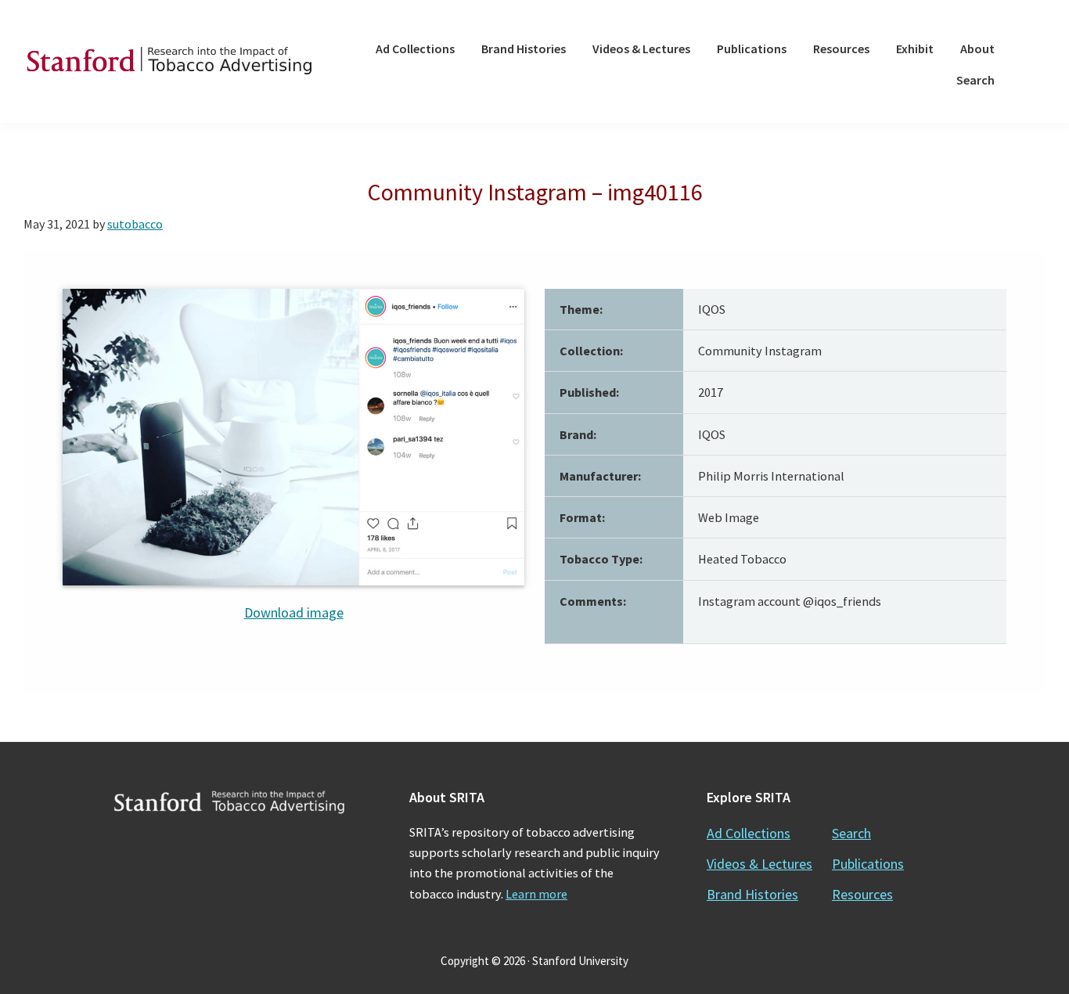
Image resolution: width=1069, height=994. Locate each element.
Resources (862, 894)
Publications (868, 864)
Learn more (536, 894)
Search (851, 833)
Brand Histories (752, 894)
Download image (294, 612)
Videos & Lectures (759, 864)
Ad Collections (748, 833)
